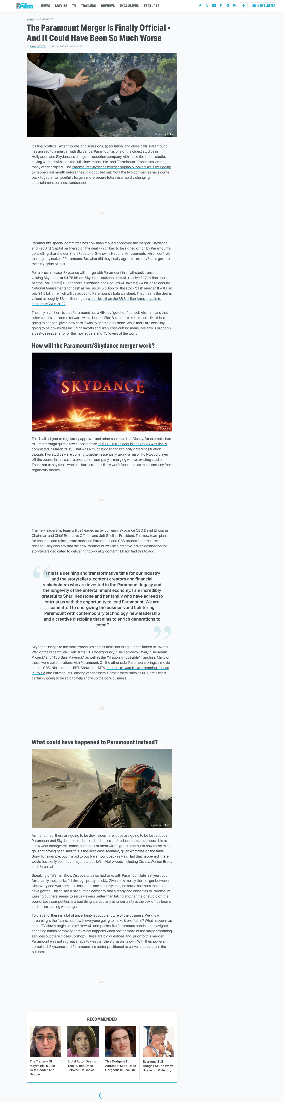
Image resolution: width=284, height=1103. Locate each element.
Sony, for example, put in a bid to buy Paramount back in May (79, 856)
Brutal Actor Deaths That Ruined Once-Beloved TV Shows (81, 1065)
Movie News (45, 19)
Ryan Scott (38, 46)
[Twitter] (207, 6)
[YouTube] (214, 6)
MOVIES (61, 5)
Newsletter (266, 6)
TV (74, 5)
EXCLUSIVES (129, 5)
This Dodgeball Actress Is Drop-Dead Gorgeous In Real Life (120, 1065)
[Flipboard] (221, 6)
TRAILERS (88, 5)
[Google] (228, 6)
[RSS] (235, 6)
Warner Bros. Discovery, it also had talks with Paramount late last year (105, 875)
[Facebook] (200, 6)
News (30, 19)
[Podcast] (243, 6)
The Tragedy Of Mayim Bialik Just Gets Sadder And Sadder (42, 1067)
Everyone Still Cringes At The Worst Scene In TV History (158, 1066)
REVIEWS (108, 5)
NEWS (45, 5)
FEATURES (152, 5)
